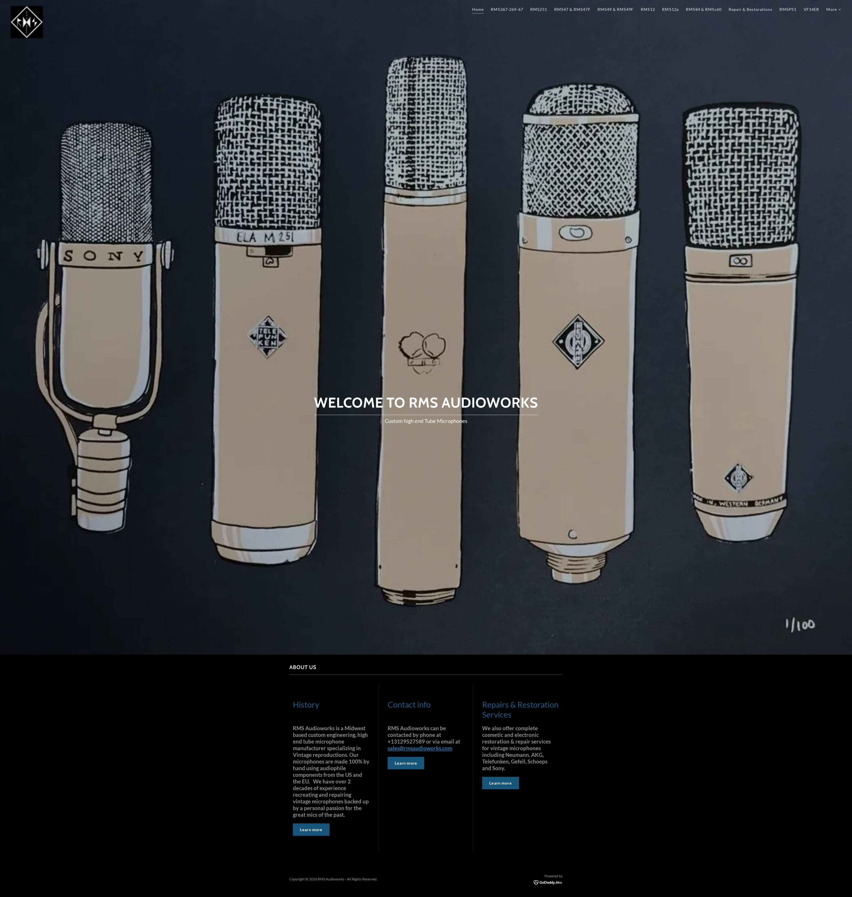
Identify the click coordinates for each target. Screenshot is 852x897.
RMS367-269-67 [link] (507, 9)
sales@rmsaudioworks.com (420, 748)
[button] (833, 9)
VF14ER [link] (811, 9)
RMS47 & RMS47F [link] (572, 9)
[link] (27, 8)
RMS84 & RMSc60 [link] (704, 9)
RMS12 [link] (648, 9)
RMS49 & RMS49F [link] (616, 9)
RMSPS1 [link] (788, 9)
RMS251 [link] (538, 9)
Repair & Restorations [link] (750, 9)
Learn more (311, 829)
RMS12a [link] (670, 9)
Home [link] (478, 9)
